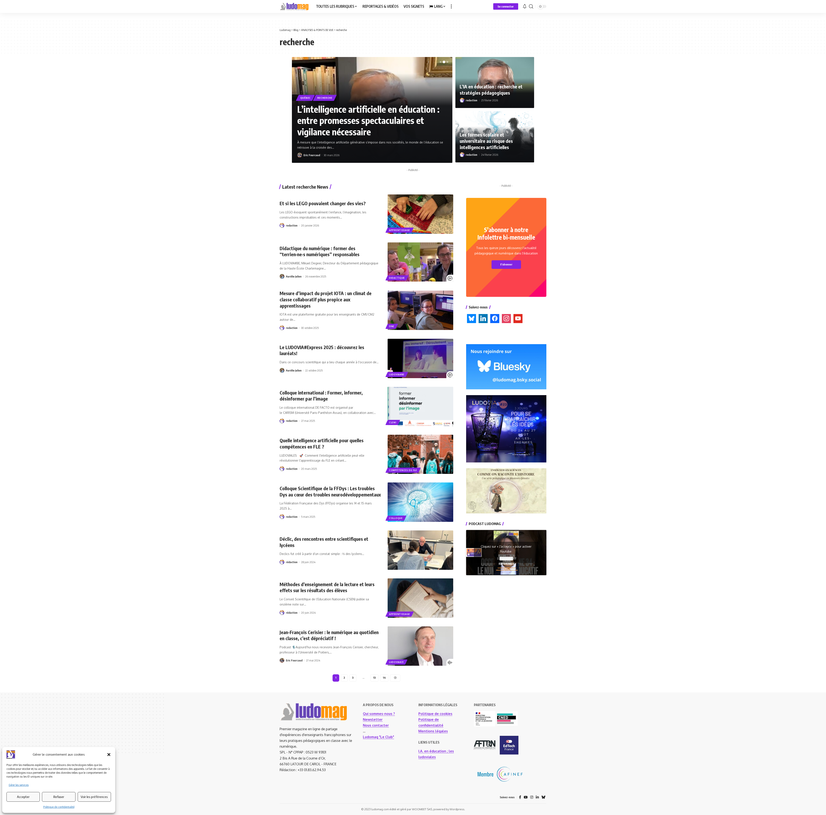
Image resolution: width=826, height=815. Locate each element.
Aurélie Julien (294, 276)
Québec (305, 97)
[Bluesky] (471, 318)
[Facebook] (494, 318)
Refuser (58, 797)
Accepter (23, 797)
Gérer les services (19, 785)
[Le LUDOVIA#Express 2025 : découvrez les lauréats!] (420, 358)
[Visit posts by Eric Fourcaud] (299, 155)
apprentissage (399, 230)
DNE (391, 326)
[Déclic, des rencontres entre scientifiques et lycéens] (420, 550)
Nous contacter (376, 725)
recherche (324, 97)
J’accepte (506, 558)
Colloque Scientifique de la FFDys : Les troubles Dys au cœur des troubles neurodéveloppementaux (330, 491)
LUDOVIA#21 (396, 662)
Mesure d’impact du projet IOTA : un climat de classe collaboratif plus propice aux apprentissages (325, 299)
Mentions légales (433, 731)
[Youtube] (517, 318)
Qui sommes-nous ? (379, 714)
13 (374, 677)
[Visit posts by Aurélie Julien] (282, 276)
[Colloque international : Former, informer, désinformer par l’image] (420, 406)
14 (384, 677)
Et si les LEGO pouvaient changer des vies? (323, 203)
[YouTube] (526, 797)
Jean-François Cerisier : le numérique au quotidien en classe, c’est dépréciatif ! (329, 635)
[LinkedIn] (483, 318)
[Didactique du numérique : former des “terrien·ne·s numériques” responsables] (420, 262)
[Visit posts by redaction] (462, 100)
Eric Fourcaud (312, 155)
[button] (109, 754)
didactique (397, 278)
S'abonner (506, 264)
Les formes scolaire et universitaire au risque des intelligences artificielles (486, 141)
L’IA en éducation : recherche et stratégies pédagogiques (491, 89)
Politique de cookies (435, 714)
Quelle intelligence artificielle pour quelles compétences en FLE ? (322, 443)
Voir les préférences (94, 797)
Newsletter (373, 719)
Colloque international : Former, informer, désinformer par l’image (321, 396)
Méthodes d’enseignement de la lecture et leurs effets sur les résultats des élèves (327, 587)
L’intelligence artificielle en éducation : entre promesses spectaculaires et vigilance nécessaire (368, 120)
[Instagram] (506, 318)
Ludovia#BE (396, 374)
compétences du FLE (403, 470)
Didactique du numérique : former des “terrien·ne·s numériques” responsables (319, 251)
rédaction (291, 562)
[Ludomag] (294, 6)
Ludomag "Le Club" (378, 737)
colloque (396, 518)
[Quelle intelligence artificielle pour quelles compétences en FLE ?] (420, 454)
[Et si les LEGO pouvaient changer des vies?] (420, 214)
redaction (471, 100)
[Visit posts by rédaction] (282, 562)
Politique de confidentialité (58, 807)
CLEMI (392, 422)
